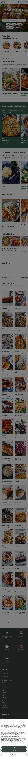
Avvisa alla (14, 750)
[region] (14, 738)
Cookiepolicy (17, 734)
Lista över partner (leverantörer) (6, 743)
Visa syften (14, 754)
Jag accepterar (14, 747)
